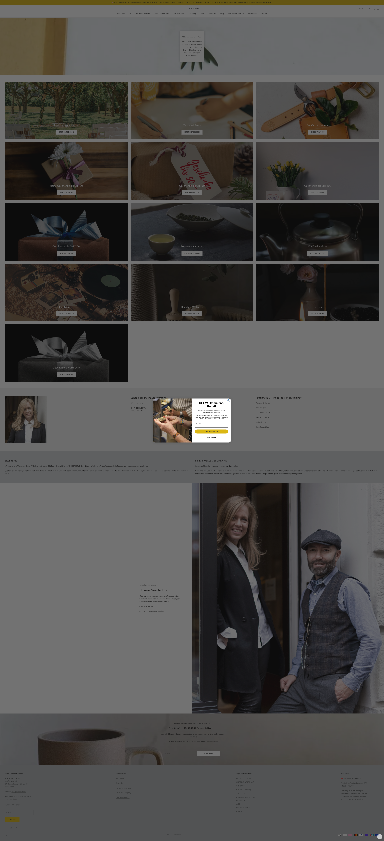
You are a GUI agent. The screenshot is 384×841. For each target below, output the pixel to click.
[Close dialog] (229, 401)
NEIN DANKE (211, 437)
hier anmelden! (211, 431)
